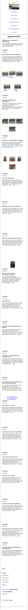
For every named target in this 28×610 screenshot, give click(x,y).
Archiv (3, 568)
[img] (14, 5)
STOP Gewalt (14, 18)
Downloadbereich (14, 29)
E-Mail (3, 584)
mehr (18, 61)
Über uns (13, 15)
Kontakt (14, 32)
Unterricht (13, 25)
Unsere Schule (13, 22)
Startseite (13, 11)
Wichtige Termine (13, 589)
